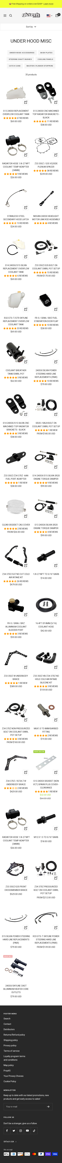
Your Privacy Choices (13, 1076)
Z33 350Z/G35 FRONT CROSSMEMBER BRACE (16, 888)
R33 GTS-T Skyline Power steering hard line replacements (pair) (46, 939)
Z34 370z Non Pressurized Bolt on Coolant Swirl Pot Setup (16, 731)
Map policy (9, 1065)
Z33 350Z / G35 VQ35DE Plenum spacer (46, 165)
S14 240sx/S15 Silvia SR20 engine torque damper (46, 477)
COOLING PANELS (45, 59)
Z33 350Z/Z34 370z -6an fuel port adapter (16, 477)
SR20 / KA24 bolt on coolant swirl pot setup (46, 424)
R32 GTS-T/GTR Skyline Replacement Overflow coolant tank (16, 321)
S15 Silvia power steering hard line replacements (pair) (16, 939)
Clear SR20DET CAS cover (16, 525)
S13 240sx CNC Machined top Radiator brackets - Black (46, 114)
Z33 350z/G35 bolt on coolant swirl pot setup (46, 267)
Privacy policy (10, 1045)
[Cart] (56, 15)
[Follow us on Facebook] (7, 1130)
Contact (7, 1024)
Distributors (9, 1029)
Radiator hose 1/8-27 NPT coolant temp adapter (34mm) (16, 166)
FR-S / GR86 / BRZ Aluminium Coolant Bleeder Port (16, 626)
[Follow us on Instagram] (20, 1130)
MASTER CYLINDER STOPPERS (40, 66)
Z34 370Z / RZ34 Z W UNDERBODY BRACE (16, 782)
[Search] (10, 15)
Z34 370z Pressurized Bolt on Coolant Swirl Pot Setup (46, 890)
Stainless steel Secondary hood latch (16, 218)
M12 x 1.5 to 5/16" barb (46, 837)
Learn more (48, 4)
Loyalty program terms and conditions (14, 1058)
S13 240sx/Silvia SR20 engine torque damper (46, 526)
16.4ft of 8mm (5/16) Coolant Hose (46, 625)
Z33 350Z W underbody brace (16, 677)
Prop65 (7, 1070)
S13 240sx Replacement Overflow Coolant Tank (16, 112)
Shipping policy (11, 1040)
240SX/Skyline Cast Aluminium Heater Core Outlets (16, 989)
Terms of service (12, 1051)
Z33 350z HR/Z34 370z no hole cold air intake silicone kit (46, 679)
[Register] (48, 1107)
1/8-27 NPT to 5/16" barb (46, 574)
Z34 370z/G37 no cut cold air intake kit (16, 576)
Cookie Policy (10, 1081)
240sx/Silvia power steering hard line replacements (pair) (46, 373)
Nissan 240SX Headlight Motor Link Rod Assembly (46, 218)
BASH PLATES (46, 53)
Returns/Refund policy (14, 1035)
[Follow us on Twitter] (13, 1130)
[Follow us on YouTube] (27, 1130)
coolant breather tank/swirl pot (16, 372)
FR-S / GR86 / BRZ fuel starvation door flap (46, 319)
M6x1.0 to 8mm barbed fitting (46, 730)
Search (7, 1018)
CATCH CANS (15, 66)
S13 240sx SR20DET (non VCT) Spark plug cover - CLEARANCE (46, 784)
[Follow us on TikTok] (34, 1130)
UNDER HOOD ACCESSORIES (22, 53)
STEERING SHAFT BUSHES (20, 59)
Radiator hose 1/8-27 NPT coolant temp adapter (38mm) (16, 840)
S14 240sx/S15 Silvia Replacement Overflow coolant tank (16, 268)
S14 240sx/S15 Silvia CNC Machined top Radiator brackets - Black (16, 426)
